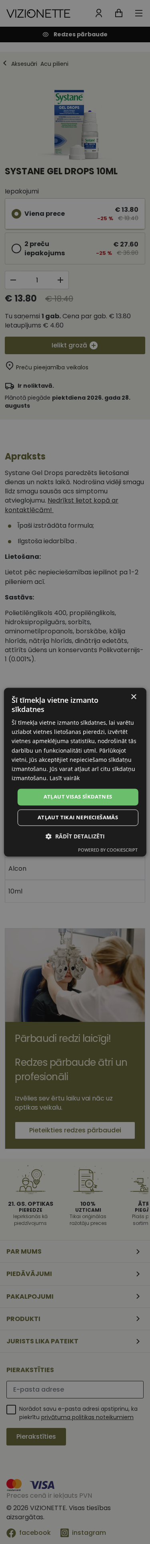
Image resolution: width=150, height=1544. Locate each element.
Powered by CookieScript (108, 850)
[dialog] (75, 772)
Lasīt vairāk (65, 778)
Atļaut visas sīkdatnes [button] (78, 796)
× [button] (133, 697)
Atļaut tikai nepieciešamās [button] (78, 817)
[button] (75, 836)
